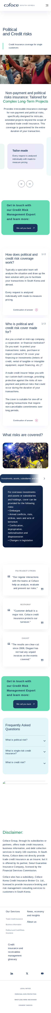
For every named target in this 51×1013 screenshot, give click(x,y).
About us (31, 922)
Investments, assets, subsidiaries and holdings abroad (25, 478)
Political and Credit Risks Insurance (15, 931)
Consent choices (25, 1005)
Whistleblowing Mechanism (26, 999)
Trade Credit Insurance (14, 919)
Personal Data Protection (25, 994)
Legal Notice (25, 988)
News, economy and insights (35, 913)
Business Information (13, 925)
